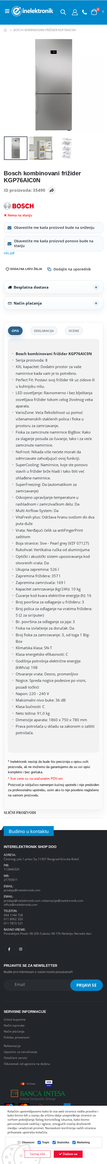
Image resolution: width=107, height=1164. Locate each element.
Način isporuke (14, 1025)
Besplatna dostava (31, 287)
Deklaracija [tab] (44, 331)
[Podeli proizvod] (52, 190)
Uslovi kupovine (15, 1019)
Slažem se (69, 1154)
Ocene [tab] (74, 331)
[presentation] (11, 85)
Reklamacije (12, 1046)
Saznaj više (37, 1154)
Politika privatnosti (16, 1037)
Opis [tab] (15, 331)
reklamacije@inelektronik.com (62, 901)
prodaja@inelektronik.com (22, 890)
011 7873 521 (13, 923)
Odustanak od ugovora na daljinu (27, 1064)
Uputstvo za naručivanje (20, 1052)
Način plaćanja (28, 303)
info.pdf (9, 253)
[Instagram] (21, 949)
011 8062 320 (13, 919)
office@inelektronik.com (20, 904)
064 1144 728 (13, 915)
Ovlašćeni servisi (15, 1058)
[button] (63, 12)
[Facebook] (9, 949)
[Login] (75, 12)
